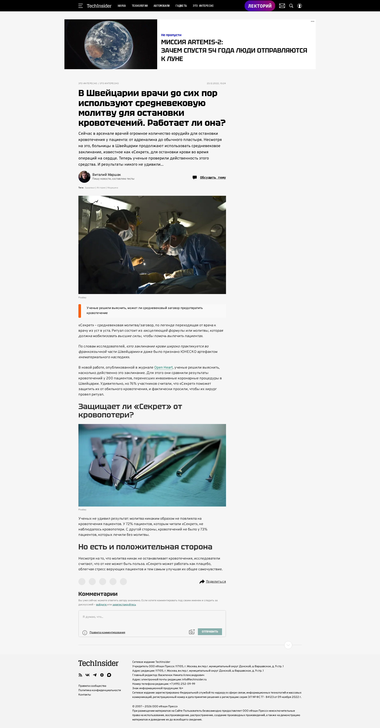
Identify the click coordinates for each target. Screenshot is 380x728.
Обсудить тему (213, 177)
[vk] (88, 675)
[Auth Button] (299, 6)
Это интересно (87, 83)
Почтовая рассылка (282, 6)
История (101, 187)
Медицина (112, 187)
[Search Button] (291, 6)
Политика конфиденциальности (99, 690)
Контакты (84, 695)
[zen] (102, 675)
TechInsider (99, 6)
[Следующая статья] (190, 645)
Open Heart (163, 367)
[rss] (80, 675)
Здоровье (90, 187)
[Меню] (80, 6)
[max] (109, 675)
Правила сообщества (92, 686)
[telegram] (95, 675)
